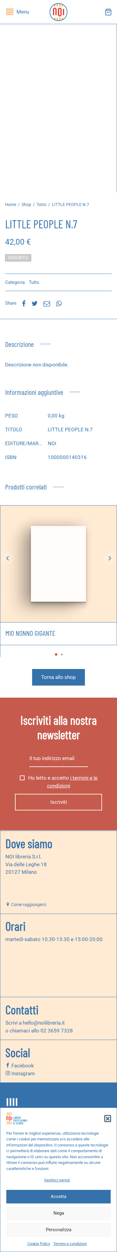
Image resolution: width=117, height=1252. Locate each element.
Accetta (58, 1196)
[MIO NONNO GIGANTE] (58, 563)
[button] (108, 1118)
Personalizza (58, 1229)
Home (10, 204)
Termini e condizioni (70, 1243)
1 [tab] (56, 654)
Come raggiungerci (28, 904)
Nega (58, 1213)
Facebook (22, 1066)
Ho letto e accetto (62, 782)
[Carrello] (108, 12)
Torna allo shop (58, 677)
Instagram (22, 1073)
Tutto (41, 204)
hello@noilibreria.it (44, 1023)
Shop (26, 204)
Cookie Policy (38, 1243)
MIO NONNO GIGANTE (30, 633)
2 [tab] (62, 654)
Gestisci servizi (57, 1180)
